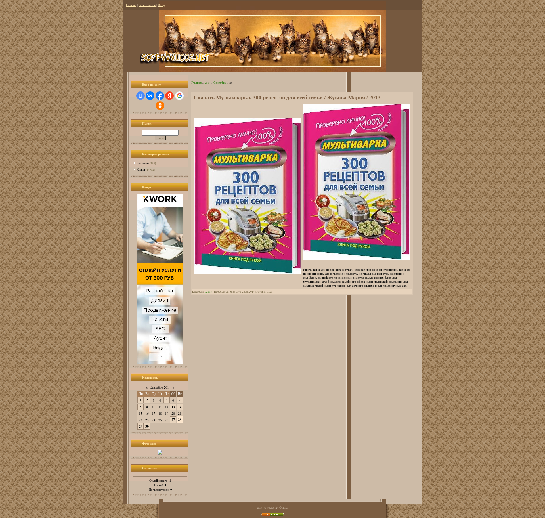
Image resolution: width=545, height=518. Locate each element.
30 (147, 426)
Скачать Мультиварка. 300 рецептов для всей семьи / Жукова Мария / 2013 (287, 97)
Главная (131, 5)
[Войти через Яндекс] (169, 95)
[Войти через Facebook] (160, 95)
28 (179, 419)
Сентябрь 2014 (160, 387)
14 (179, 406)
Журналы (143, 163)
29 (140, 426)
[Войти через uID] (140, 95)
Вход (161, 5)
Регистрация (147, 5)
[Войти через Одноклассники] (160, 105)
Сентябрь (219, 83)
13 (173, 406)
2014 (207, 83)
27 (173, 419)
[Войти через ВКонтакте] (150, 95)
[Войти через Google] (179, 95)
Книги (141, 169)
